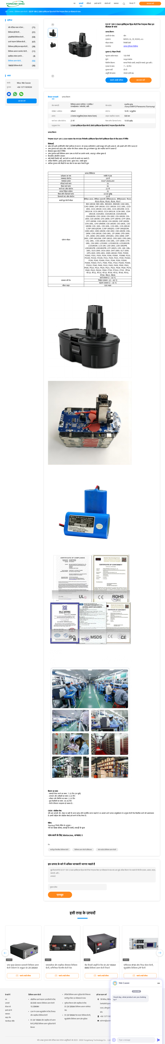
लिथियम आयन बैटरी (34, 995)
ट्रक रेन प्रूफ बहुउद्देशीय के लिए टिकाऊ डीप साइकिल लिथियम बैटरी (42, 1013)
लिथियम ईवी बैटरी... (21, 32)
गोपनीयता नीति (9, 1021)
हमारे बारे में (8, 1010)
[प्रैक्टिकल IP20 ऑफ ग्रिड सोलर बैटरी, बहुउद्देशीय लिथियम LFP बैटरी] (140, 944)
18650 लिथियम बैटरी (21, 65)
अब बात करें (150, 3)
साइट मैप (8, 1017)
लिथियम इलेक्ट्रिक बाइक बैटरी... (21, 46)
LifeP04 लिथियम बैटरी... (21, 37)
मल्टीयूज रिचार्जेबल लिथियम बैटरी (59, 850)
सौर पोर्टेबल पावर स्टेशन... (21, 27)
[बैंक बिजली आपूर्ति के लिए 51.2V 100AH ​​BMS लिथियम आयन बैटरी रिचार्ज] (101, 944)
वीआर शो (8, 1007)
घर (6, 999)
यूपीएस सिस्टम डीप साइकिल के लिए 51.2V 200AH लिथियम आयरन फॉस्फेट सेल (77, 1006)
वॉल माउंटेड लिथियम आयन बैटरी (107, 850)
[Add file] (114, 1040)
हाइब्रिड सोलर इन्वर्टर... (21, 56)
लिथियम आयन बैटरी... (21, 61)
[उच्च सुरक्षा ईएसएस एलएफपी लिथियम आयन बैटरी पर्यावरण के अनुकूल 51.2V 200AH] (23, 944)
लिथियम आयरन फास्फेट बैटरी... (21, 51)
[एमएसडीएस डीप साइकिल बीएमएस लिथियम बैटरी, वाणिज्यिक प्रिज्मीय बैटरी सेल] (62, 944)
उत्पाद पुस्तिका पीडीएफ (130, 46)
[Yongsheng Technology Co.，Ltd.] (15, 4)
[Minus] (158, 983)
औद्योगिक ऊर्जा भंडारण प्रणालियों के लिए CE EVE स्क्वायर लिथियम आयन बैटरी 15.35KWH (42, 1003)
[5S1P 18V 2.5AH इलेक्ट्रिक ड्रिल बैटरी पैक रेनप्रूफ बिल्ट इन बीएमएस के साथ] (80, 45)
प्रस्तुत (60, 894)
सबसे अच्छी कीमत (116, 80)
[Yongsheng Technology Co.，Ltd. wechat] (21, 94)
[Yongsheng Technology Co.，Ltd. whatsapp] (15, 94)
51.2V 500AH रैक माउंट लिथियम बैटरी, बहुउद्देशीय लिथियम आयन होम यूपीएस (77, 1017)
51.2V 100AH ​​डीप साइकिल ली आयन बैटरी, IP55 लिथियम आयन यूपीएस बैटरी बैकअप (43, 1023)
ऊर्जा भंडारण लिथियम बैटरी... (21, 42)
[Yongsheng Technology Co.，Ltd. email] (9, 94)
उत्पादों (7, 1003)
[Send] (158, 1040)
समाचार (7, 1014)
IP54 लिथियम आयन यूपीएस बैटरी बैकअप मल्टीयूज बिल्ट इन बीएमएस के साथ (77, 996)
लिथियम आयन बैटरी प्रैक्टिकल (83, 850)
